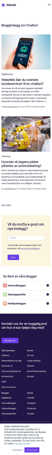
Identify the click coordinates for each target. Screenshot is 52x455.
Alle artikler (6, 205)
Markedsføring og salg (11, 360)
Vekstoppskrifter (9, 413)
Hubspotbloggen (9, 408)
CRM (4, 381)
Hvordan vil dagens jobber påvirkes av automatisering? (22, 164)
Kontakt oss (10, 340)
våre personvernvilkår (22, 444)
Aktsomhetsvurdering (36, 371)
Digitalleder (6, 397)
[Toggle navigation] (48, 5)
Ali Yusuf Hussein (11, 107)
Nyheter (30, 366)
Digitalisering (7, 74)
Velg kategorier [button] (18, 450)
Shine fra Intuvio (9, 387)
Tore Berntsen (10, 189)
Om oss (30, 355)
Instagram (31, 403)
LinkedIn (30, 397)
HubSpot (5, 355)
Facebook (31, 408)
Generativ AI (7, 366)
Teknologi (6, 156)
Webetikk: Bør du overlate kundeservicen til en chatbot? (23, 82)
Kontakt (30, 376)
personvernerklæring (30, 248)
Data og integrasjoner (11, 371)
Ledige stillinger (34, 360)
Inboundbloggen (9, 403)
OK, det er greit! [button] (32, 450)
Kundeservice (7, 376)
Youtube (30, 413)
